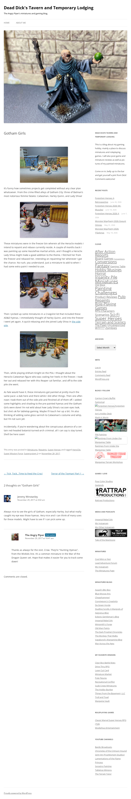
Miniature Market (103, 674)
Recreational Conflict (105, 681)
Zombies (111, 328)
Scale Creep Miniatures (106, 685)
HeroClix (76, 449)
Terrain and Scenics (110, 322)
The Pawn (101, 325)
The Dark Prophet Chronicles (108, 632)
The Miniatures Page (104, 570)
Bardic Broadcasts (103, 747)
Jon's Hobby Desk (103, 413)
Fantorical (99, 402)
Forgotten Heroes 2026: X (107, 213)
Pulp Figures (101, 678)
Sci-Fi (114, 314)
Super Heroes (54, 449)
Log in (98, 367)
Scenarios (102, 315)
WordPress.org (102, 379)
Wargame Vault (102, 701)
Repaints (43, 449)
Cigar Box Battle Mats (105, 662)
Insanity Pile (106, 277)
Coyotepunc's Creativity (106, 601)
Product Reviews (106, 297)
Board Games (104, 258)
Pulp (122, 296)
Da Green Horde (102, 605)
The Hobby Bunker (104, 689)
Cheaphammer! (102, 597)
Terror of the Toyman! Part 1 (67, 473)
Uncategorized (116, 325)
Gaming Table (117, 266)
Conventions (119, 259)
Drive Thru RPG (102, 666)
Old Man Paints (102, 628)
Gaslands (99, 485)
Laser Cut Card (102, 670)
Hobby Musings (108, 269)
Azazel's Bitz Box (103, 589)
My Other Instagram (104, 527)
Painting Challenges (106, 290)
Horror (100, 273)
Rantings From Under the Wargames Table (107, 448)
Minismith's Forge (103, 624)
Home (7, 22)
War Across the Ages (104, 643)
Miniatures (32, 449)
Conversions (106, 261)
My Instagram (101, 523)
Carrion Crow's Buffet (105, 398)
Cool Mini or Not (103, 559)
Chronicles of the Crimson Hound (111, 750)
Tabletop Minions (103, 770)
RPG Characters (105, 311)
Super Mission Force (13, 453)
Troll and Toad (102, 697)
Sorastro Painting (103, 766)
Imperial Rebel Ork (104, 519)
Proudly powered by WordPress (18, 793)
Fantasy (102, 266)
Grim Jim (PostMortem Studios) (110, 754)
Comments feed (102, 375)
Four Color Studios (104, 481)
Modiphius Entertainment (107, 727)
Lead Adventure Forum (106, 563)
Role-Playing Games (105, 305)
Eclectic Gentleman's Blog (107, 616)
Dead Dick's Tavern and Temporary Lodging (48, 8)
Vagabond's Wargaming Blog (108, 639)
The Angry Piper (34, 535)
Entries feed (100, 371)
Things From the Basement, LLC (110, 693)
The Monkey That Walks (106, 635)
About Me (21, 22)
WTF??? (100, 328)
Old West (100, 285)
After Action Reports (105, 253)
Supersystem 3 (31, 453)
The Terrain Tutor (103, 773)
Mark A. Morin (101, 417)
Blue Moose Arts (103, 593)
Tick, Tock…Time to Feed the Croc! (23, 473)
